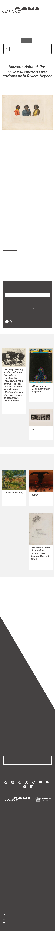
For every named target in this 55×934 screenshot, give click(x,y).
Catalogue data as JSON (17, 308)
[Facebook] (7, 321)
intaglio (7, 223)
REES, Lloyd (36, 559)
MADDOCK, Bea (38, 432)
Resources (39, 40)
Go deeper (44, 31)
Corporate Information (29, 932)
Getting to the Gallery (17, 908)
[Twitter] (11, 321)
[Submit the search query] (5, 49)
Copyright (44, 928)
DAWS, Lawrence (39, 495)
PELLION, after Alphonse (22, 88)
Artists (26, 31)
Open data (8, 848)
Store (5, 854)
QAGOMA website (11, 851)
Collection (20, 20)
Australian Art (10, 185)
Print (5, 210)
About (31, 851)
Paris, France (9, 249)
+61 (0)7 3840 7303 (16, 913)
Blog (31, 848)
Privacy (31, 928)
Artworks (10, 31)
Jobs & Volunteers (15, 928)
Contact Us (12, 917)
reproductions (43, 598)
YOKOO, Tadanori (39, 395)
